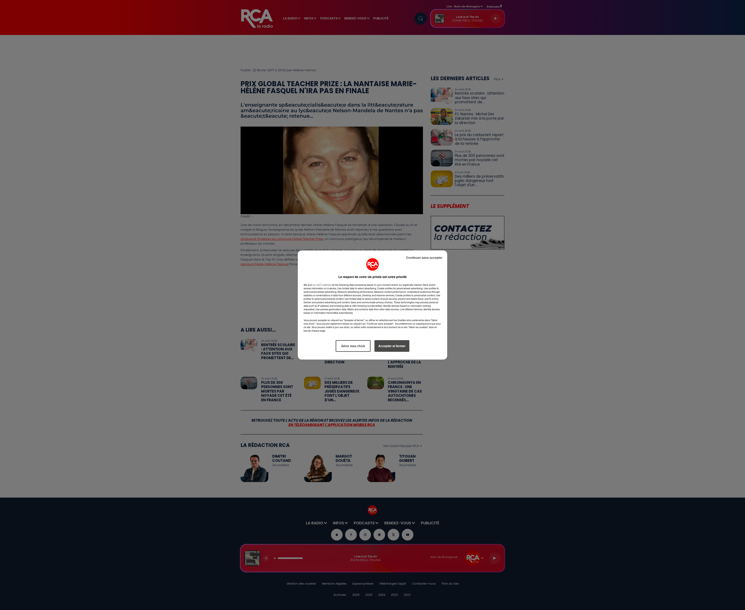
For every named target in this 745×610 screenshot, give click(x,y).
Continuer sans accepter (424, 257)
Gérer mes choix (353, 346)
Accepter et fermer (391, 346)
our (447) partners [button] (321, 284)
